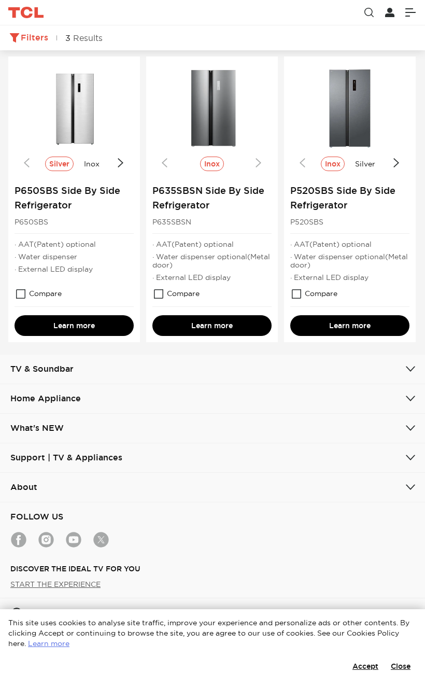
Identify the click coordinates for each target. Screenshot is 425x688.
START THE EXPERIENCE (55, 584)
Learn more (74, 325)
